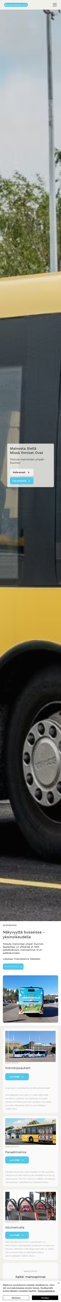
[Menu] (55, 5)
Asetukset (16, 1297)
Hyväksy (45, 1297)
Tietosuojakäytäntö (46, 1290)
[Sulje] (57, 1284)
